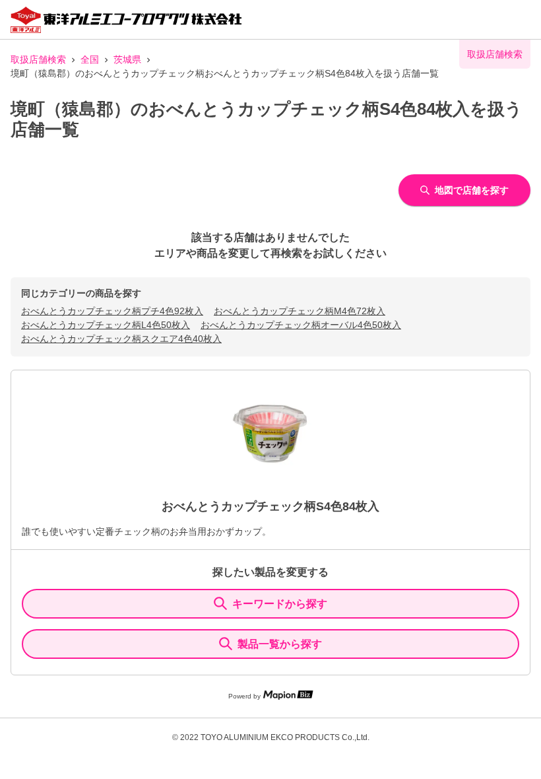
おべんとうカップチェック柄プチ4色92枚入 (112, 311)
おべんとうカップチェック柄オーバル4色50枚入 (301, 325)
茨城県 (127, 59)
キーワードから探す (279, 603)
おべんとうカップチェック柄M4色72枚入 (299, 311)
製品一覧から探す (280, 644)
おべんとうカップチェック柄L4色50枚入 (105, 325)
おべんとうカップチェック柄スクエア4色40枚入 (121, 338)
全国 (89, 59)
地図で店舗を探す (472, 190)
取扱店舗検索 (38, 59)
